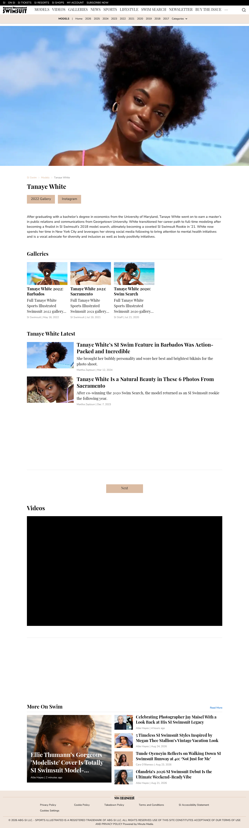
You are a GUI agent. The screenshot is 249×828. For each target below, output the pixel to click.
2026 (88, 18)
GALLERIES (78, 10)
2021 (131, 18)
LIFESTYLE (129, 10)
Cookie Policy (82, 805)
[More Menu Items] (226, 10)
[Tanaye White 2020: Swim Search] (134, 290)
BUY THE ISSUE (208, 10)
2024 (105, 18)
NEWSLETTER (181, 10)
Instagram (69, 199)
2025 (97, 18)
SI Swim (32, 177)
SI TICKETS (25, 2)
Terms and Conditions (151, 805)
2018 (157, 18)
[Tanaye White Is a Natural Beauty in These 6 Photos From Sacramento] (124, 391)
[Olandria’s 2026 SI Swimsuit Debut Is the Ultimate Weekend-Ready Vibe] (168, 777)
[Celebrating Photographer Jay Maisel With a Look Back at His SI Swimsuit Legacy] (168, 722)
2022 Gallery (41, 199)
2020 (140, 18)
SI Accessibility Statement (194, 805)
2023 (114, 18)
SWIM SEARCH (153, 10)
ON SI (11, 2)
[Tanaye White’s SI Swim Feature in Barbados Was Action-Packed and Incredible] (124, 357)
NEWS (95, 10)
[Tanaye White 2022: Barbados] (47, 290)
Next (124, 488)
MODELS (41, 10)
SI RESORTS (41, 2)
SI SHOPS (58, 2)
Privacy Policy (48, 805)
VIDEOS (58, 10)
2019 (149, 18)
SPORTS (110, 10)
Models (45, 177)
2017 (166, 18)
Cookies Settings (49, 810)
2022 (123, 18)
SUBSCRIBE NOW (97, 2)
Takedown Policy (114, 805)
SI (4, 2)
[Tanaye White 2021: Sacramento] (90, 290)
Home (78, 18)
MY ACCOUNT (75, 2)
